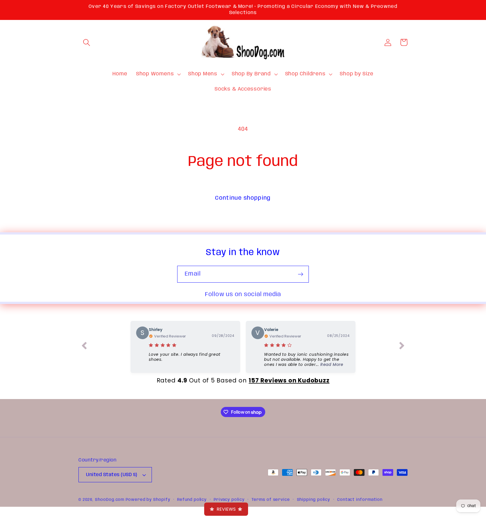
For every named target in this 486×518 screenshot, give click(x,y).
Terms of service (270, 500)
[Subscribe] (300, 274)
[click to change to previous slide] (84, 347)
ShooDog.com (109, 500)
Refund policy (192, 500)
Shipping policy (313, 500)
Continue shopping (243, 198)
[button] (86, 42)
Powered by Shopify (148, 500)
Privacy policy (229, 500)
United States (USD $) (111, 474)
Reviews (226, 509)
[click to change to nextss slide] (402, 347)
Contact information (359, 500)
